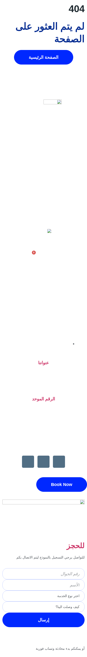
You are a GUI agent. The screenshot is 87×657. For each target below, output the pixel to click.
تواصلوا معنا (43, 220)
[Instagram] (43, 462)
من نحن (43, 176)
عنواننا (43, 362)
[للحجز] (78, 531)
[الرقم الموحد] (43, 386)
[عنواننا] (43, 350)
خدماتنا (43, 187)
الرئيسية (43, 165)
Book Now (61, 484)
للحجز (76, 546)
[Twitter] (28, 462)
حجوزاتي (43, 198)
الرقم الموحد (43, 398)
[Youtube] (59, 462)
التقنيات (43, 209)
